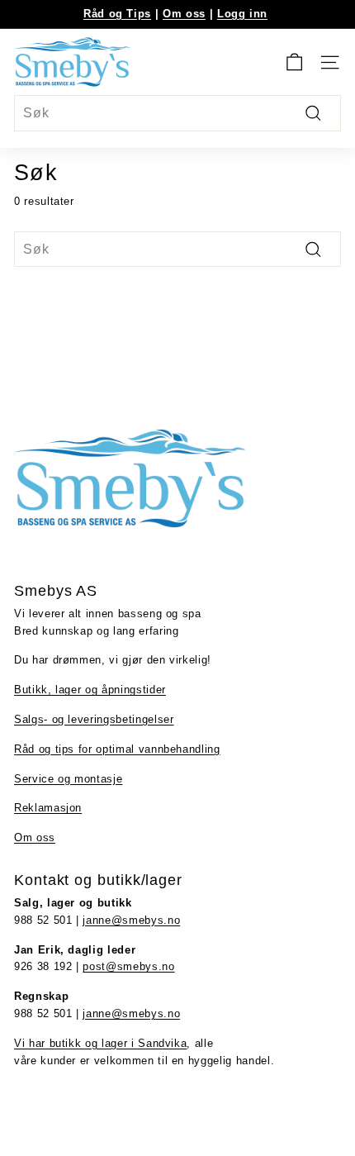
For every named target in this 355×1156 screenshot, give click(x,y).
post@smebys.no (128, 966)
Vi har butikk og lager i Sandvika (100, 1043)
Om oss (184, 13)
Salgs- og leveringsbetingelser (94, 719)
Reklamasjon (48, 808)
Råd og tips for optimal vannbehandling (117, 749)
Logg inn (242, 13)
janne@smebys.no (131, 920)
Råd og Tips (117, 13)
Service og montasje (68, 779)
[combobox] (177, 113)
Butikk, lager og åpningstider (90, 689)
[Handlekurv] (294, 62)
